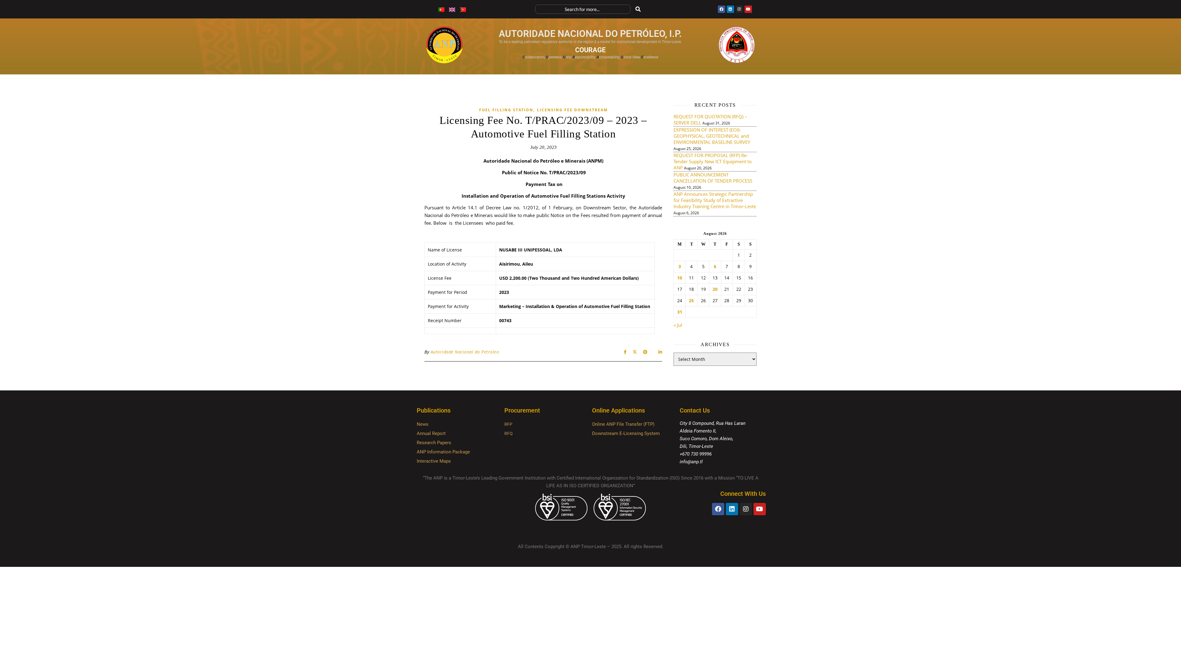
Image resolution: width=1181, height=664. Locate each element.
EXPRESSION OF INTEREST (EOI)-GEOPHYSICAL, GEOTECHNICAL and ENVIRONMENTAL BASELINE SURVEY (712, 136)
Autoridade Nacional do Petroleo (465, 352)
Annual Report (431, 433)
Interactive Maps (434, 461)
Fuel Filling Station (506, 110)
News (422, 424)
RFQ (508, 433)
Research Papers (434, 442)
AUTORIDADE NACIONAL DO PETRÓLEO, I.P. (590, 33)
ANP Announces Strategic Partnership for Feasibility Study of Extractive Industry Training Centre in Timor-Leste (715, 200)
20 (715, 289)
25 (691, 300)
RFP (508, 424)
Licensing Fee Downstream (572, 110)
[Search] (638, 9)
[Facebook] (721, 9)
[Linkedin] (730, 9)
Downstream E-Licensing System (626, 433)
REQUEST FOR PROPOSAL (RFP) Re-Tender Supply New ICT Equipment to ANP (713, 161)
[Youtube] (748, 9)
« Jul (678, 325)
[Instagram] (739, 9)
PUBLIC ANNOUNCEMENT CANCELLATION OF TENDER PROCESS (713, 178)
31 (679, 312)
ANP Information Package (443, 452)
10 (679, 277)
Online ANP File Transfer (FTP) (623, 424)
